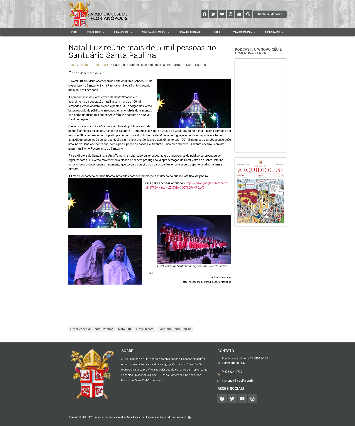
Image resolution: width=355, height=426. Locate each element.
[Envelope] (239, 14)
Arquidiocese (94, 32)
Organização (121, 32)
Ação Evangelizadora (153, 32)
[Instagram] (230, 14)
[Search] (248, 14)
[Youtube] (222, 14)
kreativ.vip (181, 417)
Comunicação (272, 32)
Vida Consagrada (242, 32)
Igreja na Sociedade (189, 32)
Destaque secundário (94, 65)
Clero (217, 32)
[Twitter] (213, 14)
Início (74, 32)
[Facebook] (204, 14)
